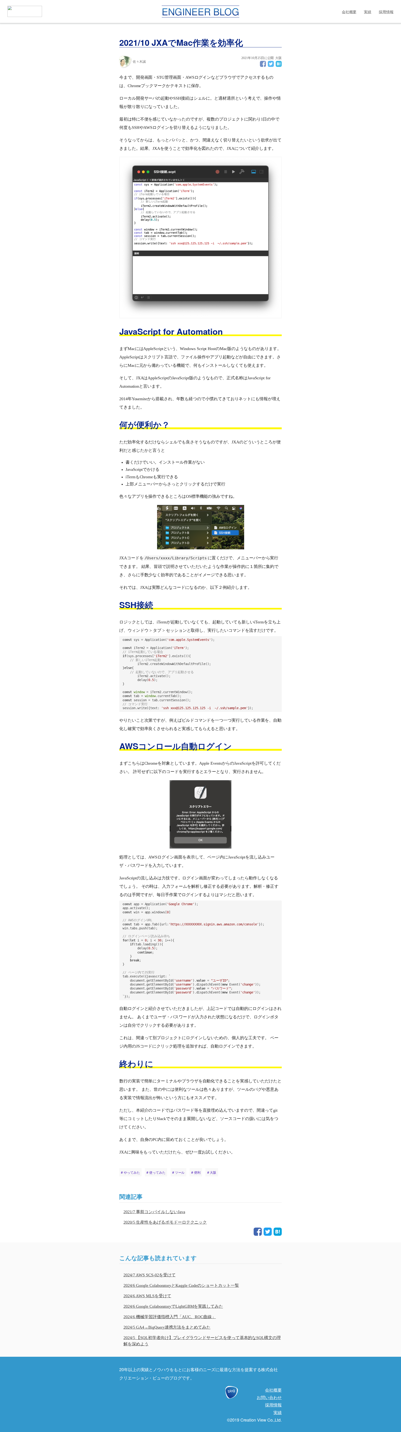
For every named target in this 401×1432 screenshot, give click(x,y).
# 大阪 (212, 1172)
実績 (367, 11)
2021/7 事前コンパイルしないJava (154, 1211)
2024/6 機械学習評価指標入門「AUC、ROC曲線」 (169, 1316)
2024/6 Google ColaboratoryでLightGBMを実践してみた (173, 1306)
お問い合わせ (269, 1397)
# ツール (178, 1172)
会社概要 (349, 11)
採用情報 (386, 11)
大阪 (278, 58)
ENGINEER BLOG (200, 11)
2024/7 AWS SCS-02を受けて (149, 1275)
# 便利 (195, 1172)
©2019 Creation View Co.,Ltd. (254, 1420)
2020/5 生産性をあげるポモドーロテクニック (165, 1222)
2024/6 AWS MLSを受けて (147, 1296)
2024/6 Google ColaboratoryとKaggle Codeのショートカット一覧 (181, 1285)
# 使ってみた (155, 1172)
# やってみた (130, 1172)
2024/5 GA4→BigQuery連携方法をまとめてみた (166, 1327)
